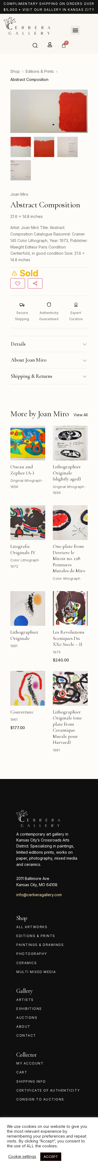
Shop (15, 71)
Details (18, 344)
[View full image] (49, 111)
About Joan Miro (29, 360)
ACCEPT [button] (51, 1156)
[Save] (17, 283)
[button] (75, 30)
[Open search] (35, 45)
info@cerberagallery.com (39, 894)
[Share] (35, 283)
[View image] (20, 147)
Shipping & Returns (31, 376)
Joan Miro (19, 194)
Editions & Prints (40, 71)
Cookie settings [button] (22, 1156)
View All (81, 414)
